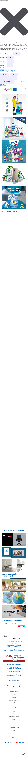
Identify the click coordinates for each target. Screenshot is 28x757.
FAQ (14, 730)
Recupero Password (14, 702)
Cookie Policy (3, 84)
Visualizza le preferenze (8, 78)
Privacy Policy (3, 85)
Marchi (14, 711)
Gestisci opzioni (3, 67)
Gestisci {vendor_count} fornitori (7, 70)
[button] (14, 21)
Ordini (14, 694)
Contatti (14, 719)
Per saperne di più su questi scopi (7, 71)
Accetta (5, 74)
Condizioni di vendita (14, 716)
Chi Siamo (14, 713)
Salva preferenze (7, 81)
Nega (14, 74)
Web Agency (5, 737)
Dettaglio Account (14, 700)
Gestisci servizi (3, 69)
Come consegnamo (14, 727)
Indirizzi (14, 697)
